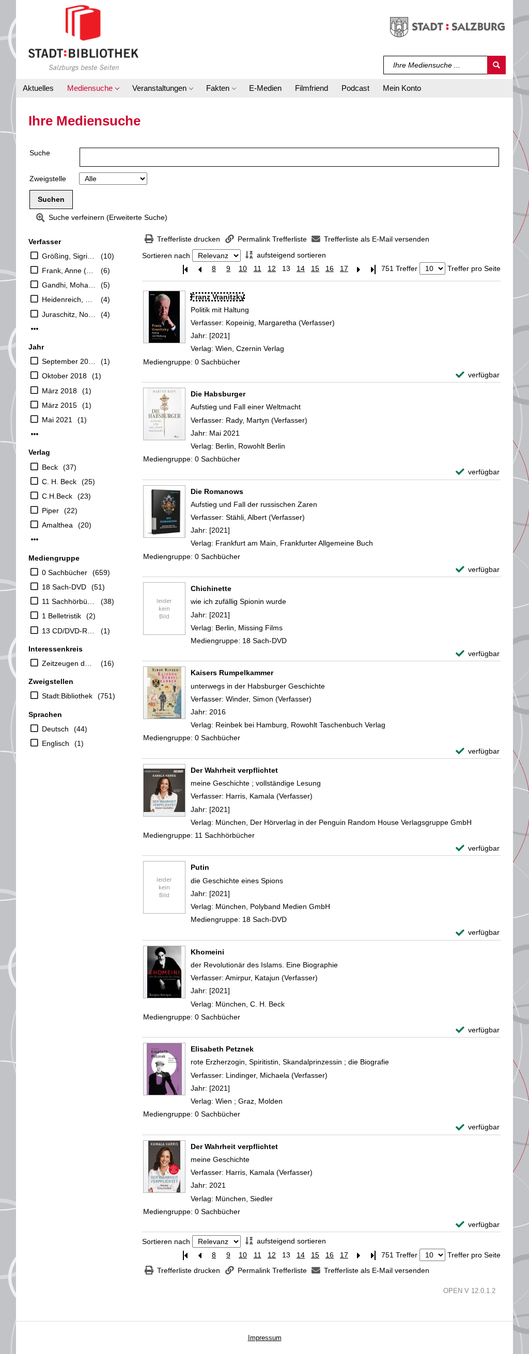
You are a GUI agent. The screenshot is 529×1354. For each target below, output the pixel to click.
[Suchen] (496, 65)
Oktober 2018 (64, 376)
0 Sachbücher (64, 572)
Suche (39, 153)
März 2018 (59, 391)
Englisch (55, 743)
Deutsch (55, 729)
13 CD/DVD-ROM (69, 631)
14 (301, 268)
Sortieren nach (166, 255)
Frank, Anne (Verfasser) (69, 270)
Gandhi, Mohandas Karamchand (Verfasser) (69, 285)
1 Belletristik (61, 616)
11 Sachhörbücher (69, 601)
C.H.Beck (57, 496)
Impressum (265, 1338)
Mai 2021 (57, 420)
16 (329, 268)
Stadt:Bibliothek (67, 696)
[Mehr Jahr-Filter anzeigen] (34, 434)
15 (315, 268)
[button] (93, 88)
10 (243, 268)
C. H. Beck (59, 481)
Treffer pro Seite (474, 268)
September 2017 (69, 361)
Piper (50, 510)
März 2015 (59, 405)
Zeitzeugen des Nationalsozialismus (69, 663)
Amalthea (57, 525)
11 (257, 268)
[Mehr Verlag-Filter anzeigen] (34, 539)
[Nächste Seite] (358, 268)
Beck (50, 467)
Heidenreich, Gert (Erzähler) (69, 299)
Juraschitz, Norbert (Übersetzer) (69, 314)
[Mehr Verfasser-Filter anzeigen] (34, 329)
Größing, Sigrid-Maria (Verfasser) (69, 256)
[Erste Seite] (185, 268)
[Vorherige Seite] (199, 268)
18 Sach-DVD (64, 587)
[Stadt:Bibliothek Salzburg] (83, 38)
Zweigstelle (47, 178)
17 (344, 268)
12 (272, 268)
